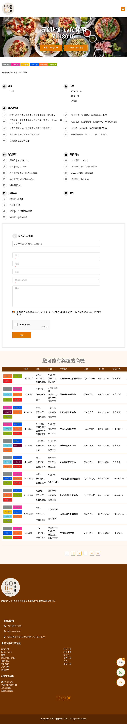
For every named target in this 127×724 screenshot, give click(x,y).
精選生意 (8, 381)
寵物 (3, 655)
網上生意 (67, 652)
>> (98, 553)
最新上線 (43, 65)
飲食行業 (5, 649)
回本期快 (25, 65)
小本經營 (8, 394)
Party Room (6, 652)
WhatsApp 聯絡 (76, 47)
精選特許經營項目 (9, 684)
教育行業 (67, 649)
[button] (123, 9)
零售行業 (67, 658)
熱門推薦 (53, 65)
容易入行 (34, 65)
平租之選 (8, 412)
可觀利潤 (15, 65)
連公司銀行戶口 (8, 658)
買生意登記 (6, 687)
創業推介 (6, 65)
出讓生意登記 (7, 690)
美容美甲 (5, 669)
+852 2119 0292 (14, 626)
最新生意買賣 (7, 681)
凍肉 (65, 660)
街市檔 (66, 655)
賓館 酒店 (5, 660)
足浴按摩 (5, 666)
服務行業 (67, 663)
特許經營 (5, 663)
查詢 (121, 662)
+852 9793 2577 (14, 631)
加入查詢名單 (52, 47)
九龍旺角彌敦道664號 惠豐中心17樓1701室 (26, 637)
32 (92, 553)
